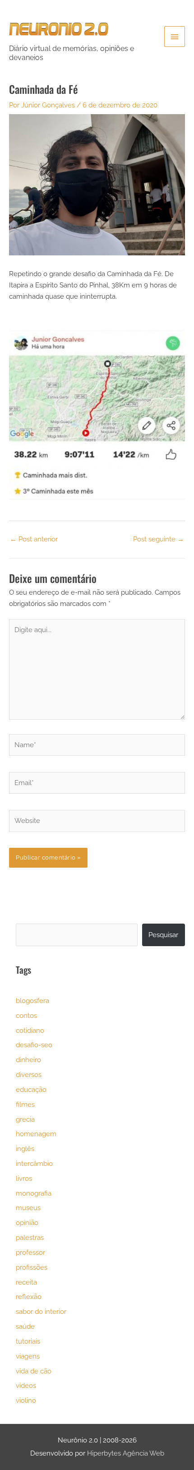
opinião (27, 1222)
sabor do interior (41, 1311)
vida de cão (33, 1371)
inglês (25, 1148)
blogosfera (32, 1000)
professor (30, 1252)
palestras (30, 1237)
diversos (29, 1074)
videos (26, 1385)
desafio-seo (34, 1045)
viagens (28, 1356)
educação (31, 1089)
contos (26, 1015)
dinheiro (28, 1059)
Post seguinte (158, 539)
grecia (25, 1119)
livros (24, 1178)
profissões (31, 1267)
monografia (33, 1193)
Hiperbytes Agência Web (125, 1453)
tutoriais (28, 1341)
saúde (25, 1326)
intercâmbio (34, 1163)
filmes (25, 1104)
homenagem (36, 1133)
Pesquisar (163, 934)
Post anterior (34, 539)
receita (26, 1282)
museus (28, 1207)
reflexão (29, 1296)
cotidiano (30, 1030)
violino (26, 1400)
